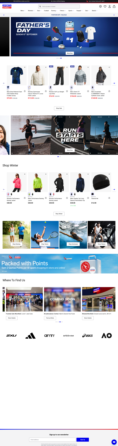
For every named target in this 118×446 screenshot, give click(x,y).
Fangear (78, 10)
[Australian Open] (106, 335)
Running (53, 10)
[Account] (110, 6)
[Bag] (114, 6)
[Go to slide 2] (59, 58)
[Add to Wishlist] (25, 67)
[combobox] (59, 6)
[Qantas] (59, 264)
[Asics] (87, 335)
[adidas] (30, 335)
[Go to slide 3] (60, 321)
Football (46, 10)
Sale (86, 10)
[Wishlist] (105, 6)
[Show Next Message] (114, 15)
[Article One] (68, 335)
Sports (70, 10)
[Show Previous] (4, 83)
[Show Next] (114, 83)
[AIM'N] (49, 335)
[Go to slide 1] (57, 58)
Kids (38, 10)
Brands (94, 10)
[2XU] (11, 335)
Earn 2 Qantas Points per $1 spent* (97, 1)
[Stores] (100, 6)
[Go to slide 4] (61, 321)
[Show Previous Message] (4, 15)
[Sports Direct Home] (7, 6)
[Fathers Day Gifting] (59, 36)
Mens (22, 10)
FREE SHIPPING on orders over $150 (21, 1)
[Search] (40, 6)
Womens (30, 10)
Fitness (62, 10)
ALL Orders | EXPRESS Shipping (58, 1)
